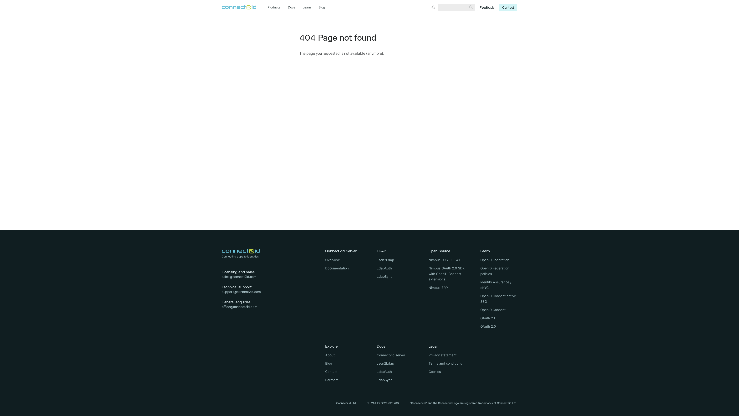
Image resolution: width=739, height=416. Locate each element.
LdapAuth (384, 268)
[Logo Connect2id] (239, 7)
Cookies (435, 372)
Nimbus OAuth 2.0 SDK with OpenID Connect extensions (447, 273)
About (330, 355)
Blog (322, 7)
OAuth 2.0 (488, 326)
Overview (332, 260)
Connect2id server (391, 355)
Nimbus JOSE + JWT (445, 260)
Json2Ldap (385, 260)
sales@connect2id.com (239, 277)
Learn (307, 7)
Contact (508, 7)
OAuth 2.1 (487, 318)
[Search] (471, 7)
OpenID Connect (493, 310)
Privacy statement (442, 355)
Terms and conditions (445, 363)
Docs (291, 7)
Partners (332, 380)
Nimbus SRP (438, 288)
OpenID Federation (494, 260)
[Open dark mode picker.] (433, 7)
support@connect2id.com (241, 292)
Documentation (337, 268)
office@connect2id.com (239, 307)
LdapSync (384, 276)
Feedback (487, 7)
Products (274, 7)
